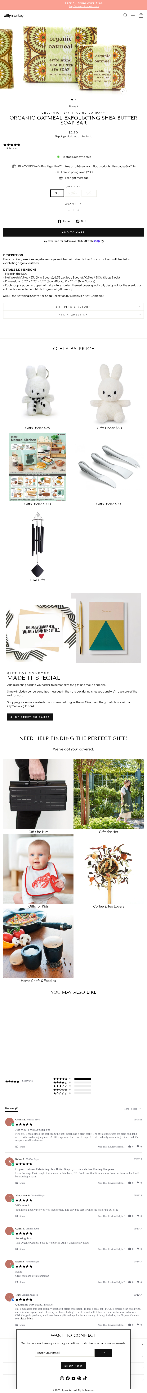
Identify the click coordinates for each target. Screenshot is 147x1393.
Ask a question (73, 314)
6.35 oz (72, 193)
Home (72, 106)
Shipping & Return (73, 306)
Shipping (60, 136)
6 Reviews (12, 148)
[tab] (11, 1109)
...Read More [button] (26, 1318)
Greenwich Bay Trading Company (73, 112)
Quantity (73, 203)
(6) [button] (70, 1079)
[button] (22, 1146)
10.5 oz (89, 193)
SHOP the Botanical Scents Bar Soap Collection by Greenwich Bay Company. (53, 296)
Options (73, 186)
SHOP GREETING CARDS (30, 717)
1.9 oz (57, 193)
